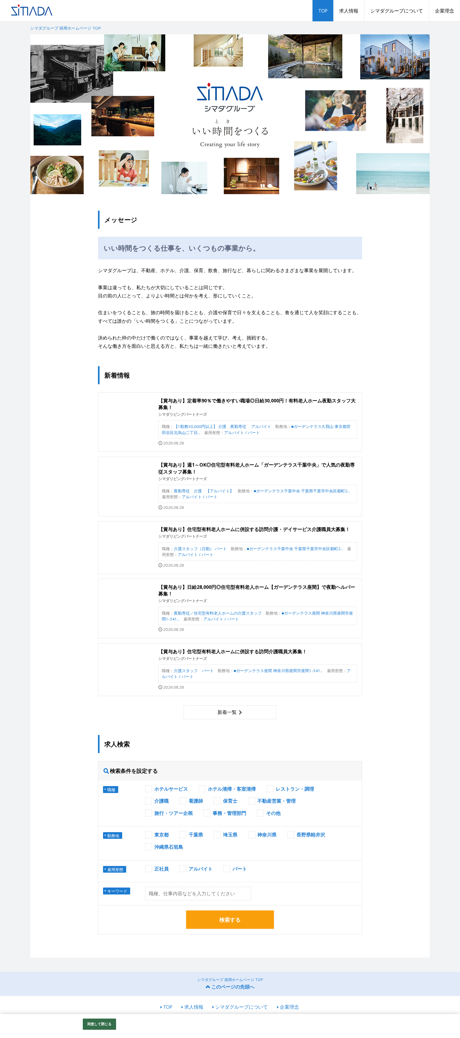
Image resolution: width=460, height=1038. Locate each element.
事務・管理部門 (229, 813)
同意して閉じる (99, 1023)
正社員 (161, 868)
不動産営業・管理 (276, 801)
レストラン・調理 (295, 789)
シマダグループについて (396, 10)
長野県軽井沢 (311, 834)
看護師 (196, 801)
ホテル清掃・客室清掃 (232, 789)
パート (240, 868)
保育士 (230, 801)
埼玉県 (230, 834)
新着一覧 (227, 712)
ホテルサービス (171, 789)
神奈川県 (267, 834)
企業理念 (444, 10)
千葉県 (196, 834)
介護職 (161, 801)
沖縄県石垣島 (168, 847)
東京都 (161, 834)
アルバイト (201, 868)
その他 (273, 813)
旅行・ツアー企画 (173, 813)
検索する (230, 919)
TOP (322, 10)
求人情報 (348, 10)
